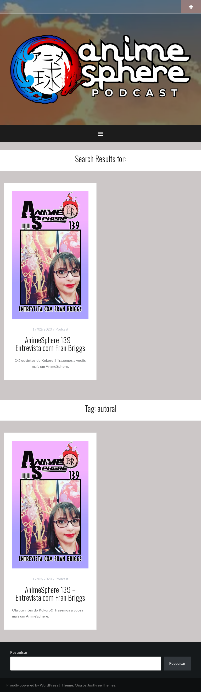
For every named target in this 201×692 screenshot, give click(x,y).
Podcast (62, 329)
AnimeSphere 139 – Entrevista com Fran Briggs (50, 343)
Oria (78, 685)
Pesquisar (18, 652)
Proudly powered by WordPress (32, 685)
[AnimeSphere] (100, 69)
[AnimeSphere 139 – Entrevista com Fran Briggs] (50, 254)
